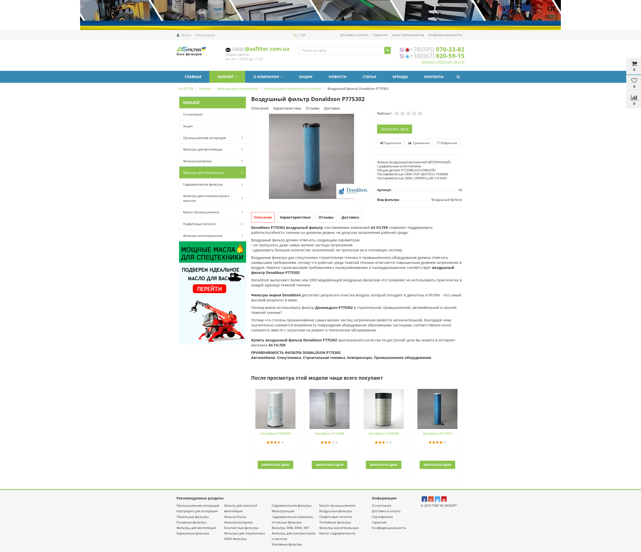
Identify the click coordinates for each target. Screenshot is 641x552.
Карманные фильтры (193, 533)
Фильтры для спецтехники (203, 172)
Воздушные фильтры (335, 511)
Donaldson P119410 (437, 433)
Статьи (369, 76)
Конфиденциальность (445, 35)
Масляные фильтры (287, 544)
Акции (305, 76)
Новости (338, 76)
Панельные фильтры (193, 516)
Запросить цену (394, 129)
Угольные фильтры (287, 522)
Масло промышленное (201, 212)
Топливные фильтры (335, 522)
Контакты (434, 76)
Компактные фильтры (241, 527)
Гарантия (380, 35)
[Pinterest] (444, 499)
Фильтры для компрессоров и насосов (206, 198)
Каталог (226, 76)
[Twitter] (437, 499)
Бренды (400, 76)
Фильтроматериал (197, 161)
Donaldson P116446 (329, 433)
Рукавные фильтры (191, 522)
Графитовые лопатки (199, 224)
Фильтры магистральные (202, 235)
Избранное (448, 143)
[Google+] (431, 499)
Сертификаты (382, 516)
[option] (311, 156)
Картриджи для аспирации (197, 511)
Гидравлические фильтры (203, 184)
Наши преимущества (408, 35)
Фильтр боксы (235, 516)
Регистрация (205, 35)
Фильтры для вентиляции (202, 149)
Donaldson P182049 (383, 433)
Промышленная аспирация (204, 138)
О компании (266, 76)
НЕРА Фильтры (235, 538)
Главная (193, 76)
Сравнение (421, 143)
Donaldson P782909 (275, 433)
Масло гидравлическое (337, 533)
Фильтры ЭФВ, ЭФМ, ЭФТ (290, 527)
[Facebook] (424, 499)
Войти (186, 35)
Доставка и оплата (354, 35)
